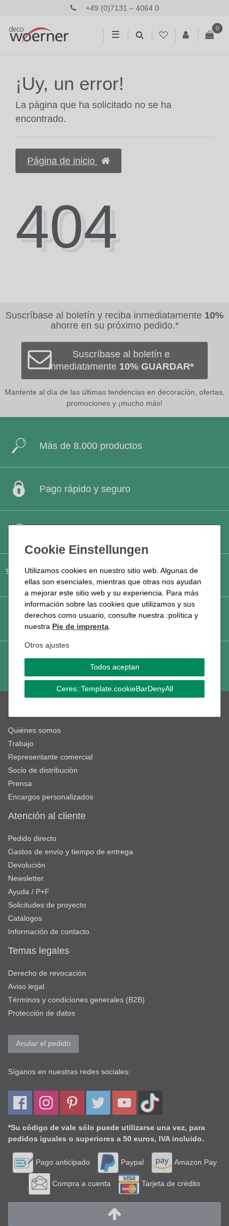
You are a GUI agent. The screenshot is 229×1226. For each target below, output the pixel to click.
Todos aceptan (115, 667)
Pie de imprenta (80, 626)
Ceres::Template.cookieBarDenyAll (114, 688)
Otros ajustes (46, 645)
